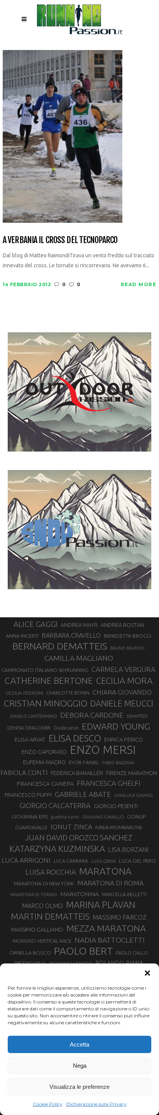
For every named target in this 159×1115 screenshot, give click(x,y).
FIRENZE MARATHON (131, 773)
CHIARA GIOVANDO (122, 692)
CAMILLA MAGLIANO (78, 658)
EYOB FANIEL (84, 762)
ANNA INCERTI (22, 636)
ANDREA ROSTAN (122, 625)
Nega (79, 1065)
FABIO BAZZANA (118, 762)
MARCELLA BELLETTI (124, 894)
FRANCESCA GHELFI (108, 783)
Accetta (79, 1044)
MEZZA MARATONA (106, 928)
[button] (147, 973)
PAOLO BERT (83, 951)
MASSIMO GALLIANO (37, 929)
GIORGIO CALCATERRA (55, 805)
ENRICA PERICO (123, 740)
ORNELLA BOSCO (30, 953)
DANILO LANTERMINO (33, 715)
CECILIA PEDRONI (24, 692)
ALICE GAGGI (36, 624)
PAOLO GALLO (132, 952)
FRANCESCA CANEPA (45, 783)
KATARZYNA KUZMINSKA (57, 848)
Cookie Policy (48, 1104)
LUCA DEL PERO (137, 861)
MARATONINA (79, 893)
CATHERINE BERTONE (49, 680)
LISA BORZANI (128, 849)
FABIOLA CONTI (23, 772)
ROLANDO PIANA (119, 963)
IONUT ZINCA (71, 826)
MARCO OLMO (42, 905)
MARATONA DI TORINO (33, 894)
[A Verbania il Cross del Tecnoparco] (62, 136)
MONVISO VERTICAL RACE (42, 940)
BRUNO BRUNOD (127, 648)
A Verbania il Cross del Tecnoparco (60, 240)
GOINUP (136, 816)
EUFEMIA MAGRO (44, 762)
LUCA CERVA (103, 861)
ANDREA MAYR (79, 625)
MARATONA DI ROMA (110, 883)
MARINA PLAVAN (100, 905)
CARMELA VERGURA (123, 669)
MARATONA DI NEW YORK (44, 883)
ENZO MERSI (103, 750)
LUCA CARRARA (71, 860)
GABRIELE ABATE (83, 794)
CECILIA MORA (124, 680)
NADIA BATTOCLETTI (109, 940)
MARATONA (105, 871)
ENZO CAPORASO (44, 751)
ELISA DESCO (75, 738)
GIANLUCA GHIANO (133, 795)
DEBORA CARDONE (91, 715)
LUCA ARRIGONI (26, 860)
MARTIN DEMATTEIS (50, 916)
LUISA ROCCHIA (50, 872)
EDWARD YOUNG (116, 726)
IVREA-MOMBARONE (118, 827)
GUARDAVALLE (31, 827)
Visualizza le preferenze (79, 1086)
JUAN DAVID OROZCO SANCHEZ (78, 837)
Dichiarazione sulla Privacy (96, 1104)
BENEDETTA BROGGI (127, 636)
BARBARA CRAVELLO (71, 635)
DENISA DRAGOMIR (29, 727)
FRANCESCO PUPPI (28, 795)
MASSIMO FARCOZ (120, 917)
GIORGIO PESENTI (116, 806)
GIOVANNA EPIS (30, 816)
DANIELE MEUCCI (121, 703)
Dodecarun (66, 727)
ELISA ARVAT (30, 739)
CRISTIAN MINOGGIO (45, 703)
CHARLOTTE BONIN (68, 692)
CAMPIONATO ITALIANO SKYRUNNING (45, 670)
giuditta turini (65, 817)
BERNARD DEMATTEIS (59, 646)
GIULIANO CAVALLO (103, 816)
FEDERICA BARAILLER (77, 773)
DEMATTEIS (137, 716)
